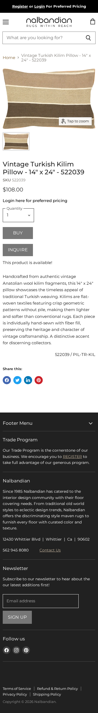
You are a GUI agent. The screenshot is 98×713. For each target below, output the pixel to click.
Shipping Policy (47, 694)
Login (39, 6)
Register (20, 6)
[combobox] (41, 38)
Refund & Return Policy (57, 688)
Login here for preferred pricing (35, 200)
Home (9, 57)
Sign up (17, 617)
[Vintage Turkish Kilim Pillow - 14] (16, 141)
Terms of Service (17, 688)
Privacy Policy (15, 694)
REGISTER (72, 456)
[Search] (88, 38)
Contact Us (50, 550)
